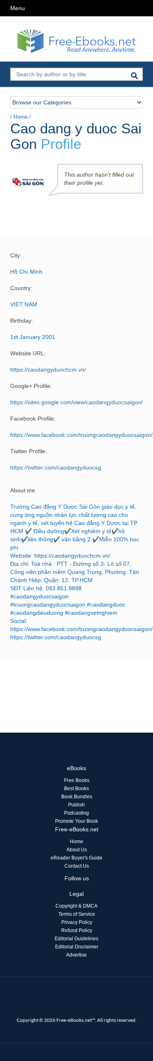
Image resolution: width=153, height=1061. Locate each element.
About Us (77, 850)
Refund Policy (76, 930)
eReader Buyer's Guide (76, 858)
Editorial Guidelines (76, 938)
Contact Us (76, 866)
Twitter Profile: (28, 451)
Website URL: (28, 353)
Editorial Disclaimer (76, 947)
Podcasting (76, 813)
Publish (76, 805)
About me (22, 490)
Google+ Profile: (31, 386)
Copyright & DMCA (76, 906)
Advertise (76, 955)
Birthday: (21, 320)
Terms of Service (76, 914)
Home (20, 116)
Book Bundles (76, 797)
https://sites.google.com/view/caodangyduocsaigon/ (76, 402)
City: (16, 255)
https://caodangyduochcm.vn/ (48, 369)
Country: (21, 288)
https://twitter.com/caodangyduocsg (55, 467)
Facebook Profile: (32, 418)
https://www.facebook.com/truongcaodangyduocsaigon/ (81, 435)
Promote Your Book (76, 821)
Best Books (76, 788)
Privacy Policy (76, 922)
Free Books (76, 780)
